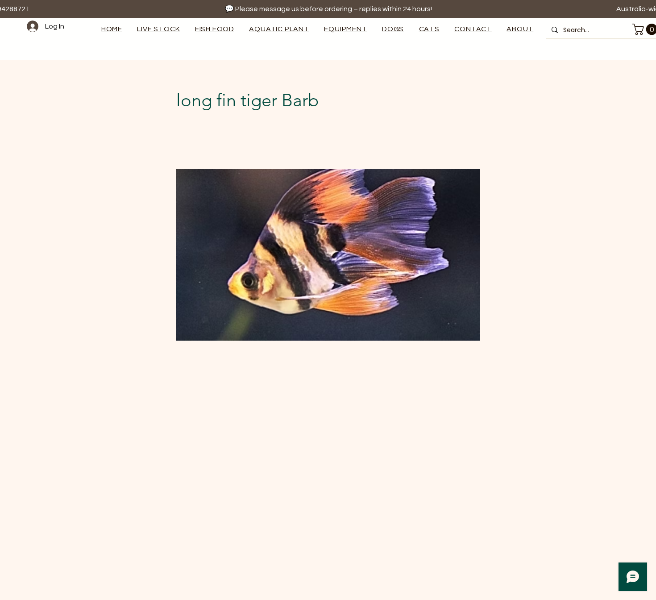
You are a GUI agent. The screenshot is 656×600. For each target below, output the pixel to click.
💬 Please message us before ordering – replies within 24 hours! (328, 8)
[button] (346, 29)
